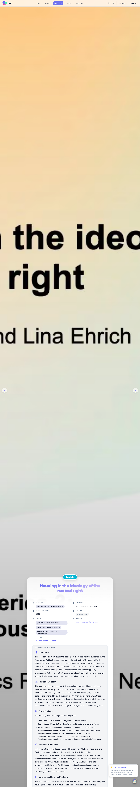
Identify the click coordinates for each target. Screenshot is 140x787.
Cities (69, 3)
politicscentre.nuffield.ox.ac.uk (87, 622)
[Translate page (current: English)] (113, 3)
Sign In (133, 3)
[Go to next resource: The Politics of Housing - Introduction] (135, 390)
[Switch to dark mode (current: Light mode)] (108, 3)
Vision (47, 3)
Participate (123, 3)
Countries (79, 3)
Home (38, 3)
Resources (58, 3)
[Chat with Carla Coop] (134, 781)
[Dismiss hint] (136, 766)
